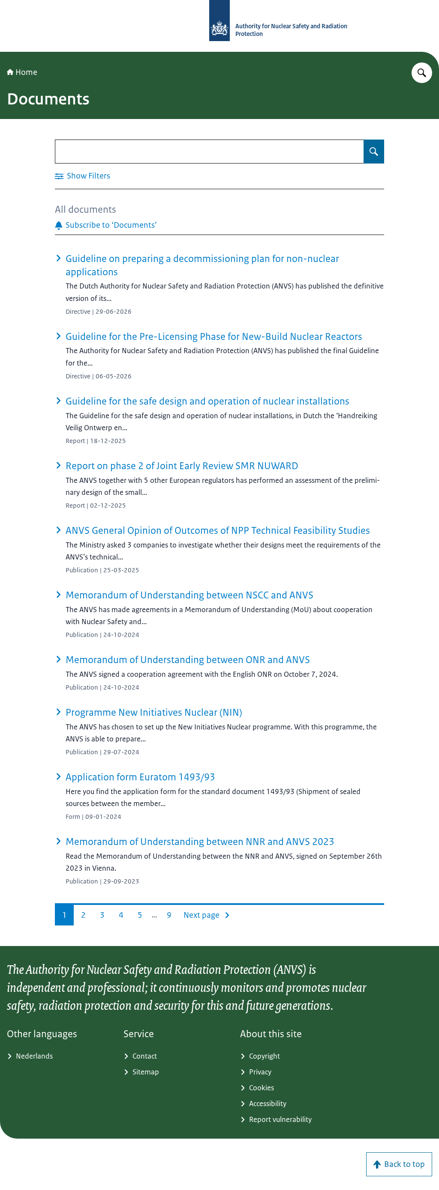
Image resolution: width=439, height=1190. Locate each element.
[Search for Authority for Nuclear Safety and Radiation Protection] (422, 72)
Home (26, 72)
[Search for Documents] (374, 152)
